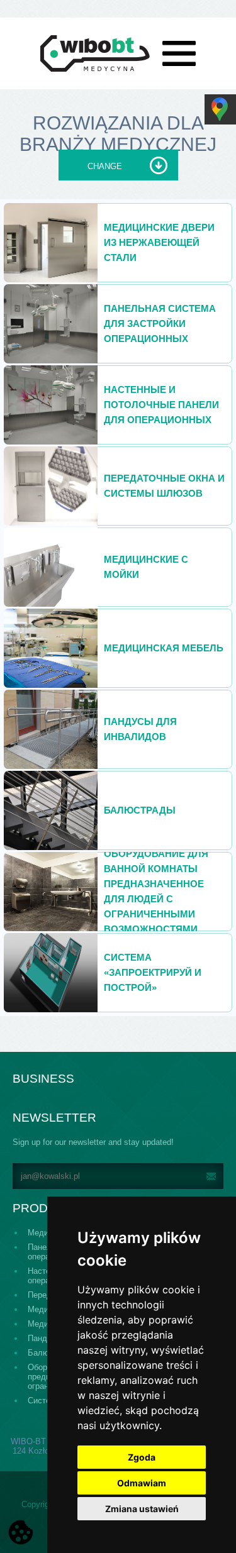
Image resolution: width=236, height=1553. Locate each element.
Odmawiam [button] (141, 1483)
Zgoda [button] (141, 1457)
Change (104, 166)
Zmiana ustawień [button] (142, 1508)
